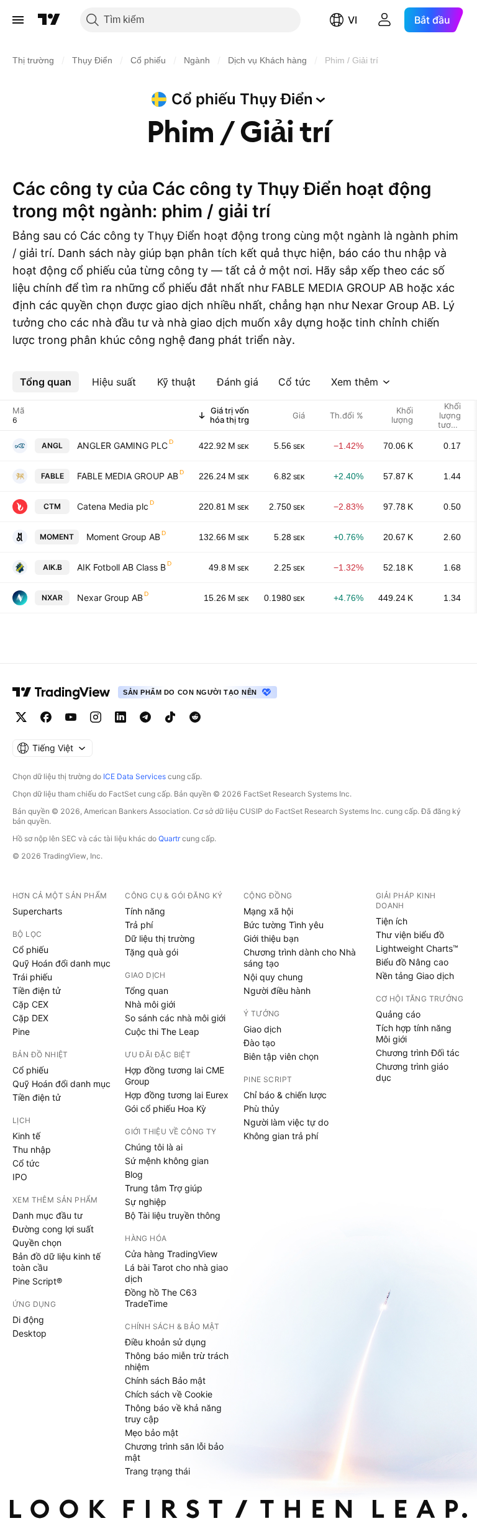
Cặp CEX (30, 1004)
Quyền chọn (36, 1242)
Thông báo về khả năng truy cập (173, 1413)
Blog (134, 1174)
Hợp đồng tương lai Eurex (177, 1095)
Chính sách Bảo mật (165, 1380)
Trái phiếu (32, 977)
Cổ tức (26, 1163)
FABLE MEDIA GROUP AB (127, 476)
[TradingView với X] (21, 717)
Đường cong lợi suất (53, 1229)
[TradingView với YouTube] (71, 717)
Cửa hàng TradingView (171, 1253)
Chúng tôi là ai (154, 1147)
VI (352, 20)
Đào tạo (259, 1042)
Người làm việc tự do (286, 1122)
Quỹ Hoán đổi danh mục (61, 963)
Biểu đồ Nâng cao (412, 962)
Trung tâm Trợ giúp (163, 1188)
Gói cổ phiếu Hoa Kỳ (165, 1108)
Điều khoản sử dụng (165, 1342)
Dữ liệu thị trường (160, 938)
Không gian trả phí (280, 1136)
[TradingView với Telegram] (145, 717)
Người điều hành (277, 990)
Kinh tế (26, 1136)
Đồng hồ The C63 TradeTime (161, 1298)
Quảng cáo (398, 1014)
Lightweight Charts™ (417, 948)
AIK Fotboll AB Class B (121, 567)
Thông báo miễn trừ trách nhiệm (177, 1361)
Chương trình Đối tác (418, 1052)
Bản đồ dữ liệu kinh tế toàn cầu (56, 1262)
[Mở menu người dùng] (384, 19)
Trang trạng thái (157, 1471)
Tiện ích (391, 921)
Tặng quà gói (151, 952)
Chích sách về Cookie (168, 1394)
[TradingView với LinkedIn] (120, 717)
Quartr (169, 838)
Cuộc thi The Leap (162, 1031)
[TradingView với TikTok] (170, 717)
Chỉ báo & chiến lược (285, 1095)
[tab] (45, 381)
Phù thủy (261, 1108)
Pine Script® (37, 1281)
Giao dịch (262, 1029)
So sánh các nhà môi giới (175, 1018)
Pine (21, 1031)
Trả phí (139, 924)
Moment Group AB (123, 536)
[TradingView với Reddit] (195, 717)
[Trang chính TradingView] (49, 20)
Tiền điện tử (36, 990)
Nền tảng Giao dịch (415, 975)
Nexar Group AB (110, 597)
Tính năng (145, 911)
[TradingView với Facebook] (46, 717)
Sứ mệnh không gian (167, 1160)
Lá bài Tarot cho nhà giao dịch (176, 1273)
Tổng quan (146, 990)
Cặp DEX (30, 1018)
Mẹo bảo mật (151, 1432)
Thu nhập (31, 1149)
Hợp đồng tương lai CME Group (174, 1075)
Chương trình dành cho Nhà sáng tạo (299, 957)
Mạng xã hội (268, 911)
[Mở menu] (18, 19)
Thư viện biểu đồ (410, 934)
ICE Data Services (134, 776)
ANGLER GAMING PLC (122, 445)
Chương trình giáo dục (412, 1072)
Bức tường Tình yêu (283, 924)
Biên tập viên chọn (281, 1056)
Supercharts (37, 911)
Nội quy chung (273, 977)
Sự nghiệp (145, 1201)
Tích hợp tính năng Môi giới (414, 1033)
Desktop (29, 1333)
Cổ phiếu (30, 949)
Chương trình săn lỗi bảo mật (174, 1452)
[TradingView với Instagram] (95, 717)
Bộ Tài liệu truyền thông (172, 1215)
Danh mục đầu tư (47, 1215)
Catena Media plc (112, 506)
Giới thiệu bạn (271, 938)
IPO (19, 1177)
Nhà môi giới (150, 1004)
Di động (28, 1319)
